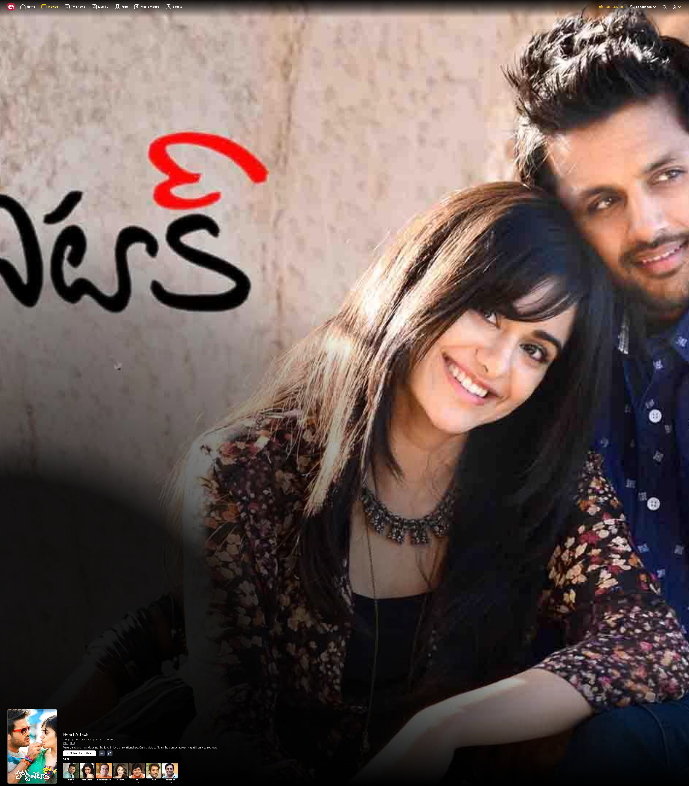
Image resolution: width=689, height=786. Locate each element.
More (214, 748)
